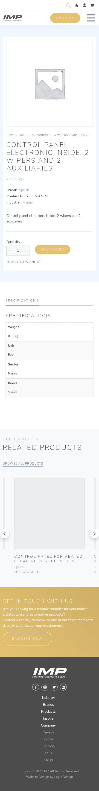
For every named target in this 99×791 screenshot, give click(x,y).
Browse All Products (23, 464)
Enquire (65, 18)
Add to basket (52, 249)
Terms (48, 739)
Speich (24, 190)
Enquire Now (27, 638)
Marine (28, 202)
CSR (48, 753)
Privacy (48, 732)
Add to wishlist (26, 262)
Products (48, 711)
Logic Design (63, 777)
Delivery (48, 746)
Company (48, 725)
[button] (91, 18)
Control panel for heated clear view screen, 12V (48, 558)
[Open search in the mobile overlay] (69, 5)
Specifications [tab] (22, 301)
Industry (48, 697)
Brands (48, 704)
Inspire (48, 718)
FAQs (48, 760)
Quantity (13, 242)
